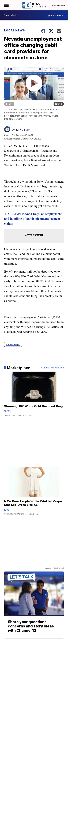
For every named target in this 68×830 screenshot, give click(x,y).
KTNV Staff (23, 129)
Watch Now (58, 5)
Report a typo (13, 344)
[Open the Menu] (6, 5)
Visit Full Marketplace (52, 368)
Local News (14, 30)
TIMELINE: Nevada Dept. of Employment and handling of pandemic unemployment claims (33, 218)
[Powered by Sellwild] (59, 568)
